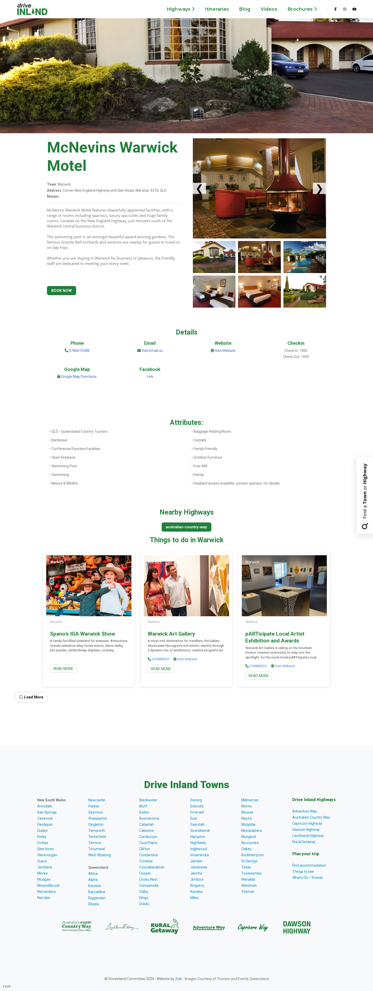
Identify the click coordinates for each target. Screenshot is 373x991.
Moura (246, 818)
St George (249, 861)
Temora (94, 843)
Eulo (193, 818)
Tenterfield (97, 837)
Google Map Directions (79, 376)
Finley (41, 837)
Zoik (178, 979)
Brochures (300, 9)
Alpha (93, 880)
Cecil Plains (148, 843)
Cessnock (45, 818)
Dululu (144, 904)
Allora (93, 874)
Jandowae (198, 867)
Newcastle (96, 800)
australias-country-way (186, 527)
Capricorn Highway (307, 823)
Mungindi (248, 837)
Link (150, 376)
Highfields (198, 843)
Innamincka (199, 855)
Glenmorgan (47, 855)
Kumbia (196, 892)
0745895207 (160, 659)
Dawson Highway (306, 830)
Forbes (42, 843)
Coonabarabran (151, 867)
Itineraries (217, 9)
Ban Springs (47, 812)
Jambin (196, 861)
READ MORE (63, 668)
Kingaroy (197, 885)
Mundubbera (251, 831)
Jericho (196, 873)
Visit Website (225, 351)
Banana (94, 886)
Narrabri (43, 898)
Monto (246, 806)
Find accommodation (309, 865)
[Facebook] (336, 9)
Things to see (303, 871)
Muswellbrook (48, 885)
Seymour (95, 812)
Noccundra (250, 843)
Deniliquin (45, 824)
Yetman (247, 892)
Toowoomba (251, 873)
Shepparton (97, 818)
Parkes (93, 806)
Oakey (246, 849)
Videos (269, 9)
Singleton (96, 824)
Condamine (148, 855)
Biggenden (97, 898)
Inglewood (198, 849)
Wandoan (249, 885)
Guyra (42, 861)
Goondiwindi (200, 831)
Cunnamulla (149, 885)
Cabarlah (146, 824)
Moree (42, 873)
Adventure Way (304, 811)
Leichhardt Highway (308, 836)
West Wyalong (99, 855)
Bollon (144, 812)
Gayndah (197, 824)
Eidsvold (197, 806)
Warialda (248, 879)
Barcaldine (96, 892)
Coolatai (145, 861)
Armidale (44, 806)
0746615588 (78, 351)
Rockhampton (252, 855)
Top (7, 986)
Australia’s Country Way (311, 817)
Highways (179, 9)
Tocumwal (96, 849)
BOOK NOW (61, 290)
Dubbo (42, 831)
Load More (33, 697)
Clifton (144, 849)
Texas (246, 867)
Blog (244, 9)
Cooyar (145, 873)
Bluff (143, 806)
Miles (194, 898)
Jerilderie (44, 867)
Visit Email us (152, 351)
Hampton (197, 837)
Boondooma (149, 818)
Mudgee (43, 879)
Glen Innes (45, 849)
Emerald (197, 812)
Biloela (93, 904)
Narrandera (46, 892)
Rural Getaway (304, 842)
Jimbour (197, 879)
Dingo (143, 898)
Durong (196, 800)
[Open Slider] (365, 495)
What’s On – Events (307, 878)
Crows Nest (148, 879)
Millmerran (250, 800)
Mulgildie (248, 824)
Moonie (247, 812)
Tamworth (96, 831)
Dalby (143, 892)
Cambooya (148, 837)
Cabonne (146, 831)
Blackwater (148, 800)
